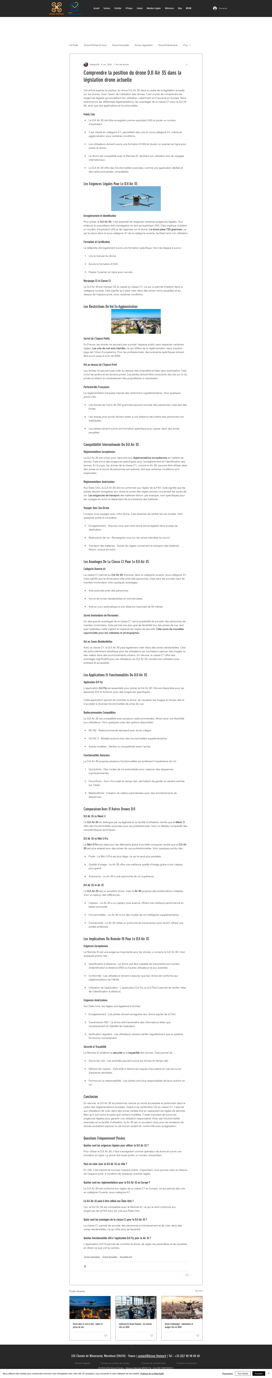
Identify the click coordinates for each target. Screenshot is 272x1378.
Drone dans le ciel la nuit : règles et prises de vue (88, 1325)
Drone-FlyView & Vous (95, 45)
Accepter (259, 1373)
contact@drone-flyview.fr (152, 1356)
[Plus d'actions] (186, 64)
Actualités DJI (126, 1257)
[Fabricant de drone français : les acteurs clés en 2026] (136, 1307)
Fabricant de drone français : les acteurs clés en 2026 (135, 1325)
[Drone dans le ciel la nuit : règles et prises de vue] (90, 1307)
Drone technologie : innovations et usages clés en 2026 (179, 1325)
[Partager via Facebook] (85, 1266)
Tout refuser (242, 1373)
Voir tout (199, 1290)
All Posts (73, 45)
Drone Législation (144, 45)
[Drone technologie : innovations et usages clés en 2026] (182, 1307)
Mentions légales (82, 1363)
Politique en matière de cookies (115, 1363)
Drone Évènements (168, 45)
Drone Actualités (120, 45)
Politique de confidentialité (153, 1363)
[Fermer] (268, 1373)
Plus (185, 45)
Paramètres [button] (227, 1373)
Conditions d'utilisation (187, 1363)
